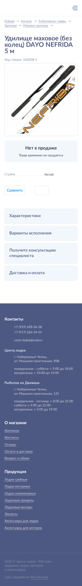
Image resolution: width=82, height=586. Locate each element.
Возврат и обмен (17, 458)
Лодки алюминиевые (20, 493)
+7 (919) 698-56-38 (30, 8)
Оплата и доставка (19, 451)
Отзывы (10, 444)
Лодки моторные (17, 486)
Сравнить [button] (15, 190)
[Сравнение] (62, 8)
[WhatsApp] (39, 8)
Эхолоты (11, 514)
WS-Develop (39, 577)
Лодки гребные (16, 479)
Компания (12, 430)
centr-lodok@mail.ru (28, 340)
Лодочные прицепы (19, 500)
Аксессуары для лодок (21, 521)
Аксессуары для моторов (23, 528)
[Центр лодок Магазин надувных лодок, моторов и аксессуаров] (12, 8)
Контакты (12, 437)
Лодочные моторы (18, 507)
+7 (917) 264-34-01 (28, 332)
